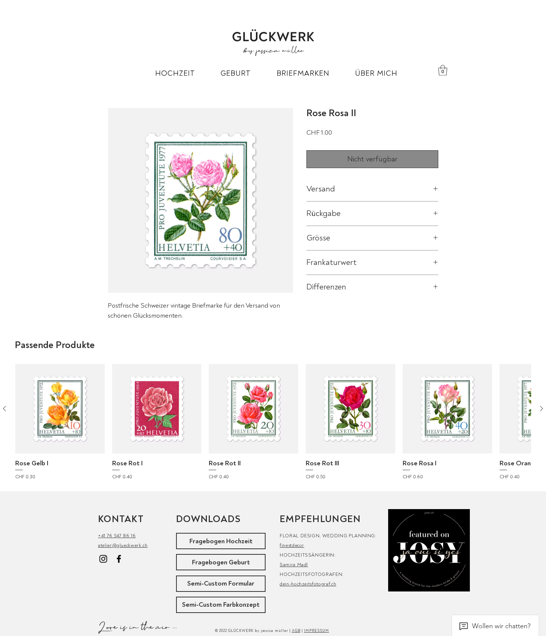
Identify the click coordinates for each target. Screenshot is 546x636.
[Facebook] (119, 559)
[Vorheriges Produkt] (4, 408)
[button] (175, 73)
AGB (296, 631)
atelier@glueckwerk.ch (123, 545)
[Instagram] (103, 559)
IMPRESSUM (316, 631)
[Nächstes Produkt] (541, 408)
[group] (273, 423)
